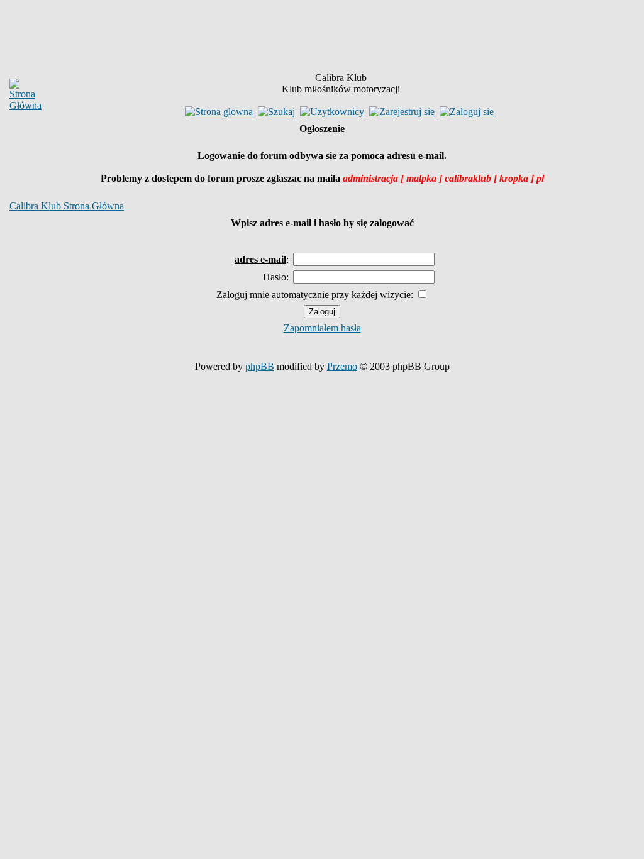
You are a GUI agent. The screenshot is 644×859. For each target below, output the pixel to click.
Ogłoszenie (322, 128)
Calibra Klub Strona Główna (66, 206)
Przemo (342, 366)
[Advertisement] (243, 38)
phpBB (259, 366)
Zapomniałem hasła (322, 328)
